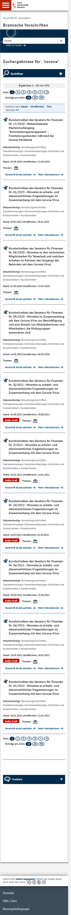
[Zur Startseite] (41, 5)
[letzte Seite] (46, 92)
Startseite (8, 893)
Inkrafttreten (37, 106)
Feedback (17, 779)
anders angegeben (25, 879)
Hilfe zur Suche (14, 45)
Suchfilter (17, 74)
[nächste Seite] (40, 92)
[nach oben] (62, 909)
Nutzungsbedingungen (16, 909)
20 (35, 97)
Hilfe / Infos (10, 901)
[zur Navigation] (5, 5)
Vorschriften (9, 18)
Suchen (61, 40)
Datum (24, 106)
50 (41, 97)
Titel (49, 106)
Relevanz (10, 110)
